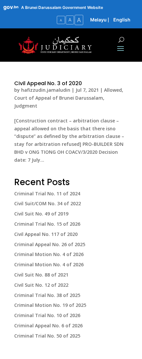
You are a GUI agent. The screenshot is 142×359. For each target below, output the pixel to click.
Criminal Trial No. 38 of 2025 (47, 295)
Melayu (98, 19)
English (121, 19)
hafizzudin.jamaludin (45, 90)
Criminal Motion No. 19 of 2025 (50, 305)
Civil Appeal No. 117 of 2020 (46, 234)
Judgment (25, 106)
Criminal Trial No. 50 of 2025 (47, 336)
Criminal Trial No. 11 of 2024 (47, 193)
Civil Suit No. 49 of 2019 (41, 214)
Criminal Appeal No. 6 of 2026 (48, 325)
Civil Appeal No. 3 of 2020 (48, 83)
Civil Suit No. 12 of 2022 (41, 285)
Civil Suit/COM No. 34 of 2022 (47, 203)
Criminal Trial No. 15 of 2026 (47, 224)
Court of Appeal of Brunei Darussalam (58, 98)
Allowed (113, 90)
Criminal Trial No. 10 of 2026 (47, 315)
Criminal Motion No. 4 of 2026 (49, 254)
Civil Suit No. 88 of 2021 (41, 275)
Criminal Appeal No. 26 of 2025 (49, 244)
